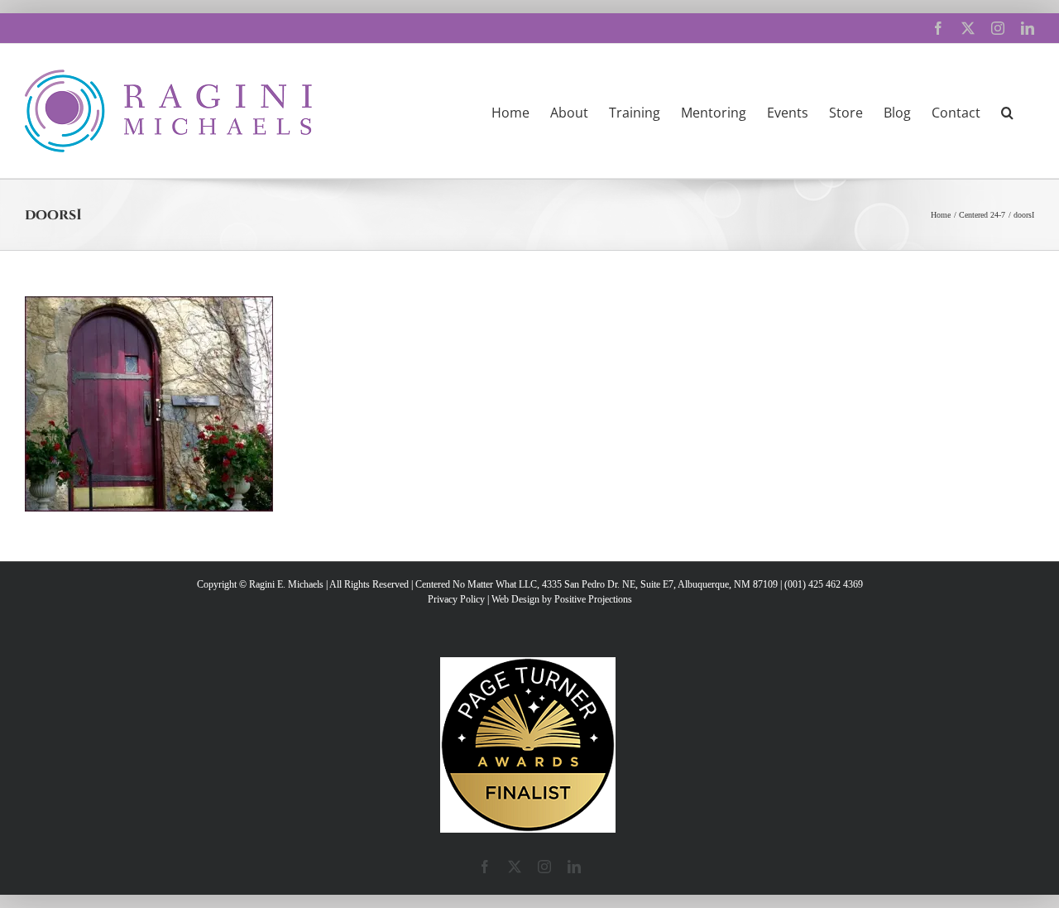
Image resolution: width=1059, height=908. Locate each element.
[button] (1007, 111)
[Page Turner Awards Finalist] (528, 664)
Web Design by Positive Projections (561, 599)
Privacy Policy (456, 599)
